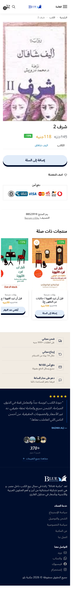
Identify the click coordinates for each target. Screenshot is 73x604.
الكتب (52, 17)
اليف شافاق (41, 145)
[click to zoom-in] (35, 71)
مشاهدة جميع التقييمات (37, 459)
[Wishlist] (37, 243)
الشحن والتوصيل (58, 518)
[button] (7, 7)
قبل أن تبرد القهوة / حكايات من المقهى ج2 (49, 300)
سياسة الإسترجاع (58, 512)
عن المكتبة (61, 531)
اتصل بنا (62, 537)
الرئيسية (63, 17)
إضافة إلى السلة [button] (49, 313)
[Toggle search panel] (14, 7)
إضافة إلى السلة (35, 160)
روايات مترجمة (32, 218)
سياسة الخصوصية (57, 525)
